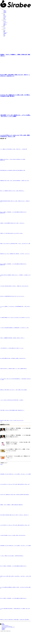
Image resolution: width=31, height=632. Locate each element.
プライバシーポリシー (5, 625)
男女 (4, 34)
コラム (4, 23)
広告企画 (5, 12)
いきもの (5, 19)
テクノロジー (5, 32)
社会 (4, 14)
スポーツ (5, 16)
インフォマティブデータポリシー (7, 626)
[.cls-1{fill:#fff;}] (15, 7)
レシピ (4, 28)
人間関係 (5, 33)
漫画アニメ (5, 24)
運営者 (3, 623)
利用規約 (3, 624)
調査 (4, 31)
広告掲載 (3, 628)
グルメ (4, 27)
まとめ (4, 17)
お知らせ (5, 11)
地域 (4, 18)
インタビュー (5, 22)
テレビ (4, 21)
